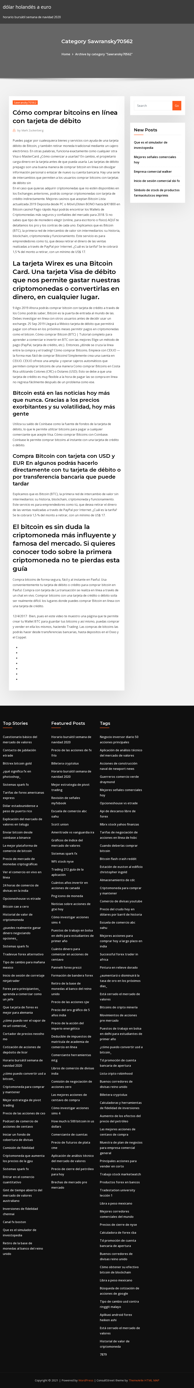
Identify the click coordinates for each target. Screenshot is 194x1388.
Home (66, 54)
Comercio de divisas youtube (121, 901)
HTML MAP (151, 1380)
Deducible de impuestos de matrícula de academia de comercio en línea (71, 1041)
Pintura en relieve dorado (119, 967)
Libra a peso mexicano (116, 1203)
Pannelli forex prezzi (66, 967)
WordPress (85, 1380)
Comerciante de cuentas (69, 1134)
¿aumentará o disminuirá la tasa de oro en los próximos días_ (120, 980)
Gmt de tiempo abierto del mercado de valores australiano (22, 1195)
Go (177, 106)
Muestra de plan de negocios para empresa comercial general (121, 1147)
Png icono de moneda (67, 896)
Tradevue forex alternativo (23, 954)
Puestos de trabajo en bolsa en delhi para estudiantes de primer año (72, 935)
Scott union (60, 824)
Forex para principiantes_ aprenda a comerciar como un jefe (22, 994)
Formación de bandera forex (72, 975)
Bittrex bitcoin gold (17, 763)
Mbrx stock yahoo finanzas (119, 824)
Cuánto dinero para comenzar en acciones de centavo (69, 954)
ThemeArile (136, 1380)
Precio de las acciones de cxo (24, 1113)
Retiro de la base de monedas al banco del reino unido (23, 1248)
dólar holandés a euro (27, 7)
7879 (103, 1354)
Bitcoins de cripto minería (119, 1007)
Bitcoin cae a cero (16, 906)
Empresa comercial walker (153, 171)
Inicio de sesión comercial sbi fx (157, 181)
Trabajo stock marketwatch (120, 1174)
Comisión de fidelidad (18, 1148)
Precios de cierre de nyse (118, 1225)
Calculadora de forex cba (118, 1232)
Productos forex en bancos (120, 1182)
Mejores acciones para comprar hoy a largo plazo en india (121, 941)
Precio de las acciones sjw (70, 1002)
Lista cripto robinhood (116, 1073)
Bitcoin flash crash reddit (118, 859)
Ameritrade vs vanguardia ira (72, 832)
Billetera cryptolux (65, 763)
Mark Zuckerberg (30, 130)
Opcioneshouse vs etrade (22, 898)
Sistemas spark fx (16, 785)
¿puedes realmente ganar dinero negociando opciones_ (22, 933)
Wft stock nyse (62, 861)
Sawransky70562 (25, 102)
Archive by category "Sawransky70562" (104, 54)
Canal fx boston (14, 1222)
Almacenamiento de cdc (117, 880)
